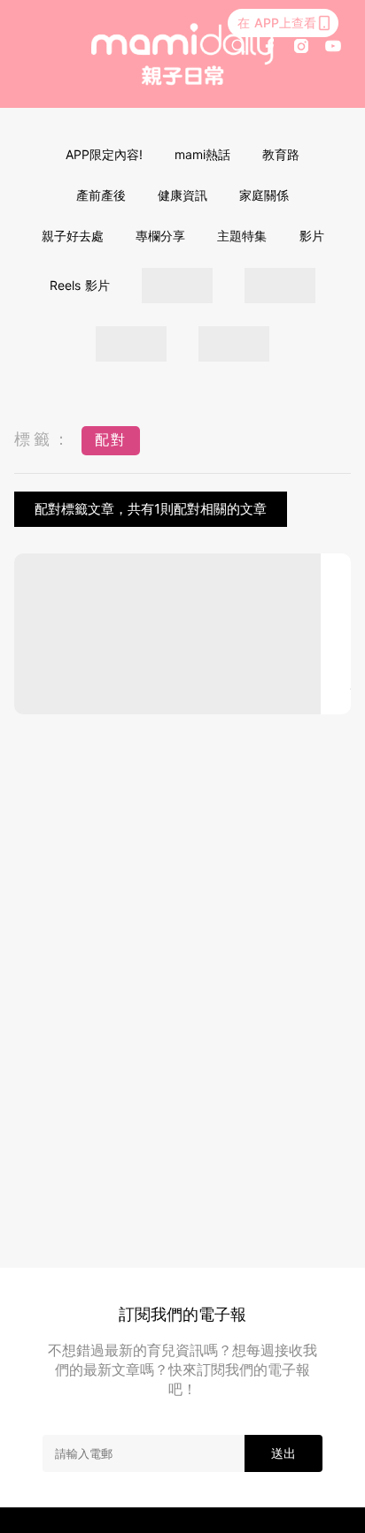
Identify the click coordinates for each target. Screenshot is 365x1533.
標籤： (43, 439)
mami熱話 (202, 154)
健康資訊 (182, 194)
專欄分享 (160, 235)
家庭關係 (264, 194)
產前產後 (101, 194)
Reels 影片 (80, 285)
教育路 (280, 154)
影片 (311, 235)
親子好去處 (73, 235)
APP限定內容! (104, 154)
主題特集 (242, 235)
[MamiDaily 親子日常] (182, 53)
